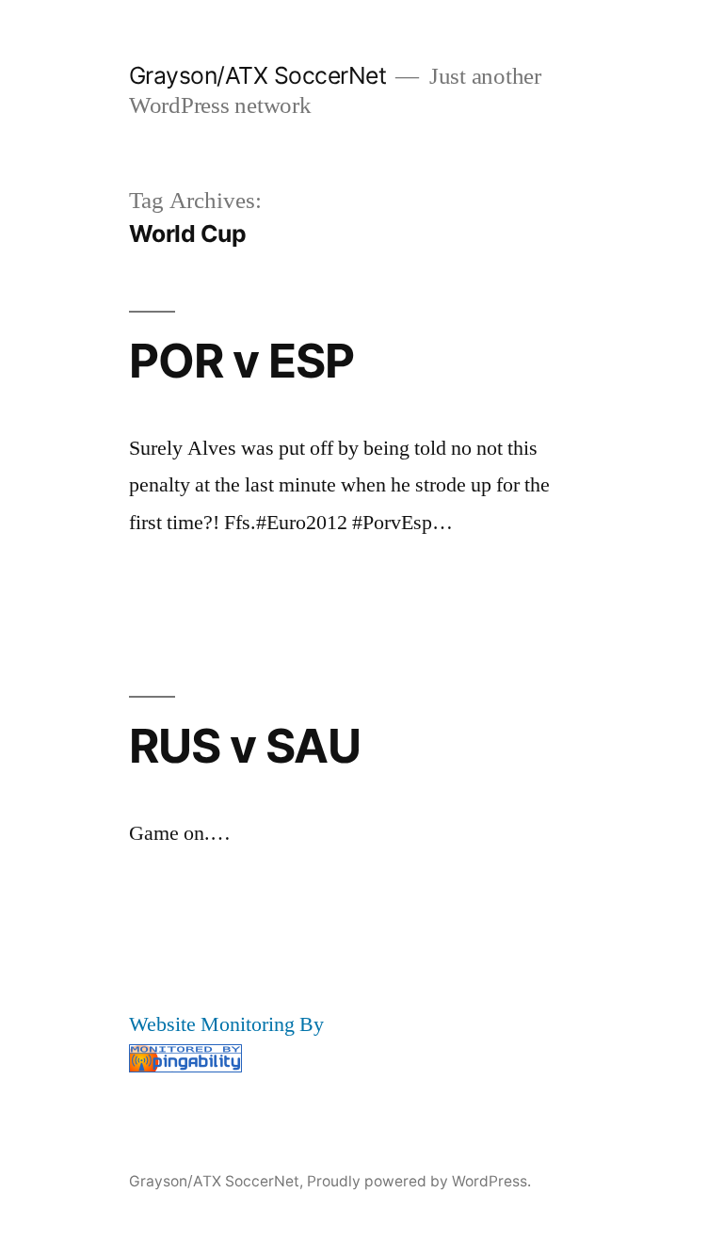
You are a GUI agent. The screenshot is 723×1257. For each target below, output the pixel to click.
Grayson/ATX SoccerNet (258, 75)
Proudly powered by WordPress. (419, 1181)
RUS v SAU (245, 745)
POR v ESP (241, 360)
